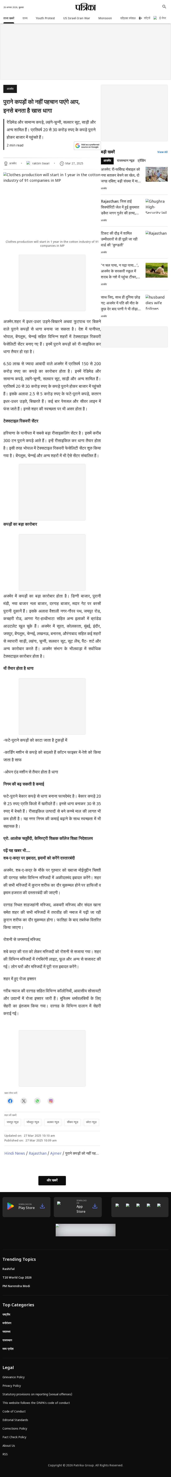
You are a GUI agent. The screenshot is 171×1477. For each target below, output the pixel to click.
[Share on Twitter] (23, 1101)
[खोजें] (164, 7)
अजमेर (10, 89)
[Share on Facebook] (10, 1101)
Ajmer (56, 1153)
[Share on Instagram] (51, 1101)
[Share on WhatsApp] (37, 1101)
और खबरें (52, 1180)
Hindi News (14, 1153)
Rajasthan (38, 1153)
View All (162, 152)
